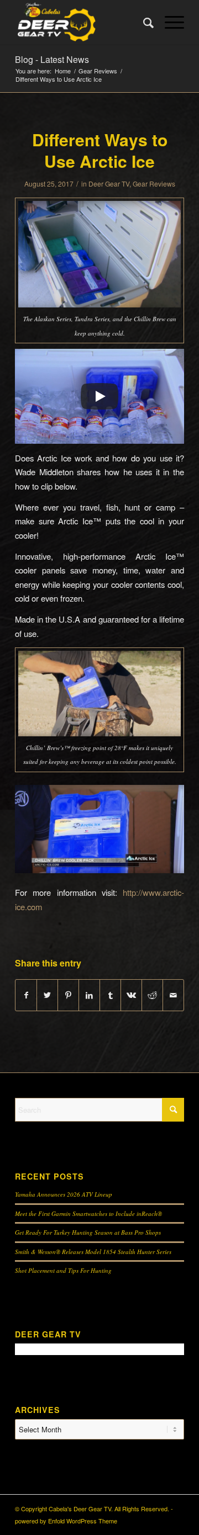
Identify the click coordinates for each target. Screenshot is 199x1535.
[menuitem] (143, 22)
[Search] (143, 22)
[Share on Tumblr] (110, 995)
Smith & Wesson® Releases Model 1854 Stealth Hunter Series (93, 1251)
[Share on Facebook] (25, 995)
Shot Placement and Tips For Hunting (63, 1270)
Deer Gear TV (108, 183)
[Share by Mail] (173, 995)
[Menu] (169, 22)
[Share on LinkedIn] (89, 995)
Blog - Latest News (52, 59)
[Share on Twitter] (47, 995)
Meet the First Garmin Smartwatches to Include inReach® (88, 1213)
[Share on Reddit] (152, 995)
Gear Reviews (154, 183)
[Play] (99, 396)
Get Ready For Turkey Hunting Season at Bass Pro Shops (88, 1232)
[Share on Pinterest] (68, 995)
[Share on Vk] (131, 995)
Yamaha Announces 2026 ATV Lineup (63, 1194)
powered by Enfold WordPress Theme (66, 1520)
